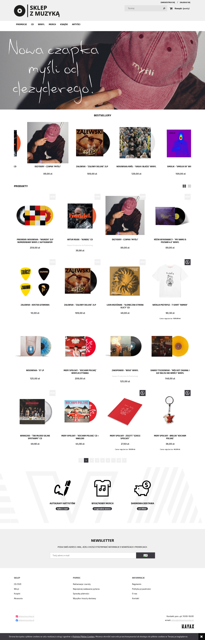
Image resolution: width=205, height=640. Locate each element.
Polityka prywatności (141, 589)
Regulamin (136, 584)
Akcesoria (18, 598)
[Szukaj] (164, 8)
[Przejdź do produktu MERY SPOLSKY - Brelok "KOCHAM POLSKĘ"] (170, 411)
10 (119, 460)
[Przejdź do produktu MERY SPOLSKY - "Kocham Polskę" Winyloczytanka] (79, 346)
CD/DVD (17, 584)
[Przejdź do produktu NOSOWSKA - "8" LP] (34, 346)
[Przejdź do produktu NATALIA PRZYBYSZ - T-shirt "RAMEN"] (170, 280)
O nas (134, 593)
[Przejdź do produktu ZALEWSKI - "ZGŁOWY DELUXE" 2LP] (79, 280)
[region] (102, 70)
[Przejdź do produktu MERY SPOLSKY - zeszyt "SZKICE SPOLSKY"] (125, 411)
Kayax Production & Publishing (80, 245)
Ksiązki (17, 593)
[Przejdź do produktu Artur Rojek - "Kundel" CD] (79, 215)
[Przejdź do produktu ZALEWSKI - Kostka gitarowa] (34, 280)
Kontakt (135, 598)
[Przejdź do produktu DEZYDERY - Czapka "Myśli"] (125, 215)
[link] (102, 70)
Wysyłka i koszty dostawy (84, 598)
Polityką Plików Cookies (83, 636)
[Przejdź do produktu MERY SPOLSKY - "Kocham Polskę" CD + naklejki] (79, 411)
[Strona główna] (37, 10)
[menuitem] (21, 24)
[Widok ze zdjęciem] (184, 186)
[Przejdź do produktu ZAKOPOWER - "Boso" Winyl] (125, 346)
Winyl (16, 589)
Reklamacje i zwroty (82, 584)
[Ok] (145, 555)
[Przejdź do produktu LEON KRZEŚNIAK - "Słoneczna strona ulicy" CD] (125, 280)
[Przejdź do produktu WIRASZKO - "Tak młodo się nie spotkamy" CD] (34, 411)
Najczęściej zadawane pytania (86, 589)
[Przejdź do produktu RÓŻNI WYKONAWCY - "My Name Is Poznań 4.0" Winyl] (170, 215)
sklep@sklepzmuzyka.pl (182, 620)
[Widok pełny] (189, 186)
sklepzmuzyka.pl (26, 616)
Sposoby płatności (81, 593)
